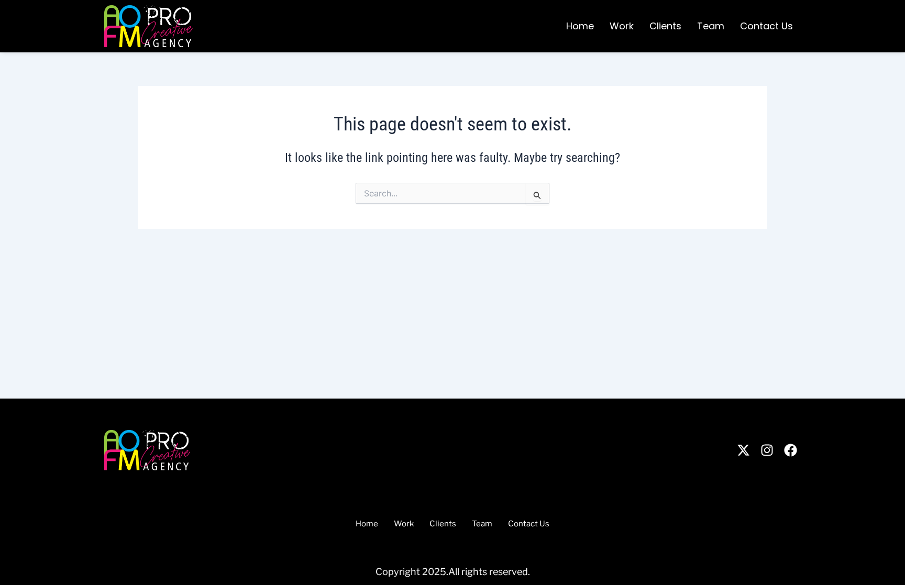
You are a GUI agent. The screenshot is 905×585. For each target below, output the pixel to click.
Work (622, 25)
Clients (665, 25)
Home (580, 25)
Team (710, 25)
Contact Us (766, 25)
